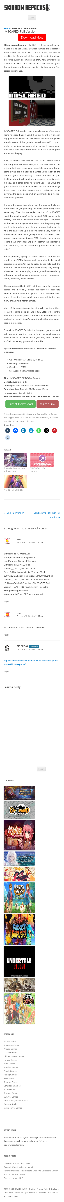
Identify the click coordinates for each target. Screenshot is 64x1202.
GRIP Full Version (14, 512)
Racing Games (10, 1074)
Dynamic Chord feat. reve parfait (19, 1167)
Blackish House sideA (13, 1178)
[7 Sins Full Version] (15, 481)
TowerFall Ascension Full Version (14, 470)
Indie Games (9, 1063)
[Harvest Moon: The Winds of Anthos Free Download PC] (19, 912)
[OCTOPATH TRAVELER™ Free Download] (19, 991)
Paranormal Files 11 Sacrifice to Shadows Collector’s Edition (31, 1170)
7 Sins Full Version (13, 489)
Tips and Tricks (10, 1104)
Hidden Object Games (14, 1056)
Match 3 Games (11, 1067)
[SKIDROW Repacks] (27, 10)
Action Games (10, 1041)
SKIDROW (22, 646)
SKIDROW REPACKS (19, 1189)
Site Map (9, 1192)
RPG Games (9, 1078)
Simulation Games (12, 1085)
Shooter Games (11, 1082)
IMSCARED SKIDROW (24, 417)
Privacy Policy (42, 1189)
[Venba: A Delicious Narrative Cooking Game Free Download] (19, 880)
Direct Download (21, 404)
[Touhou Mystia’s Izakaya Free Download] (19, 849)
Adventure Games (35, 414)
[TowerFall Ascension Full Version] (15, 460)
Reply (6, 601)
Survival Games (11, 1096)
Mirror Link (47, 404)
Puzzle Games (10, 1071)
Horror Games (50, 414)
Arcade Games (10, 1048)
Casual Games (10, 1052)
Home (7, 28)
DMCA (32, 1189)
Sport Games (10, 1089)
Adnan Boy (52, 1192)
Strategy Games (11, 1093)
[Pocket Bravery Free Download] (19, 944)
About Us (19, 1192)
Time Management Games (16, 1100)
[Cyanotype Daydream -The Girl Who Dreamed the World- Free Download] (19, 865)
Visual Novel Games (13, 1107)
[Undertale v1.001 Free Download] (19, 976)
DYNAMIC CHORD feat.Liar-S (17, 1163)
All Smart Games (11, 1196)
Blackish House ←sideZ (14, 1174)
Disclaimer (55, 1189)
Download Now (32, 37)
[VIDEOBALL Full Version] (42, 460)
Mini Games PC (40, 1192)
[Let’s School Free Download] (19, 1023)
